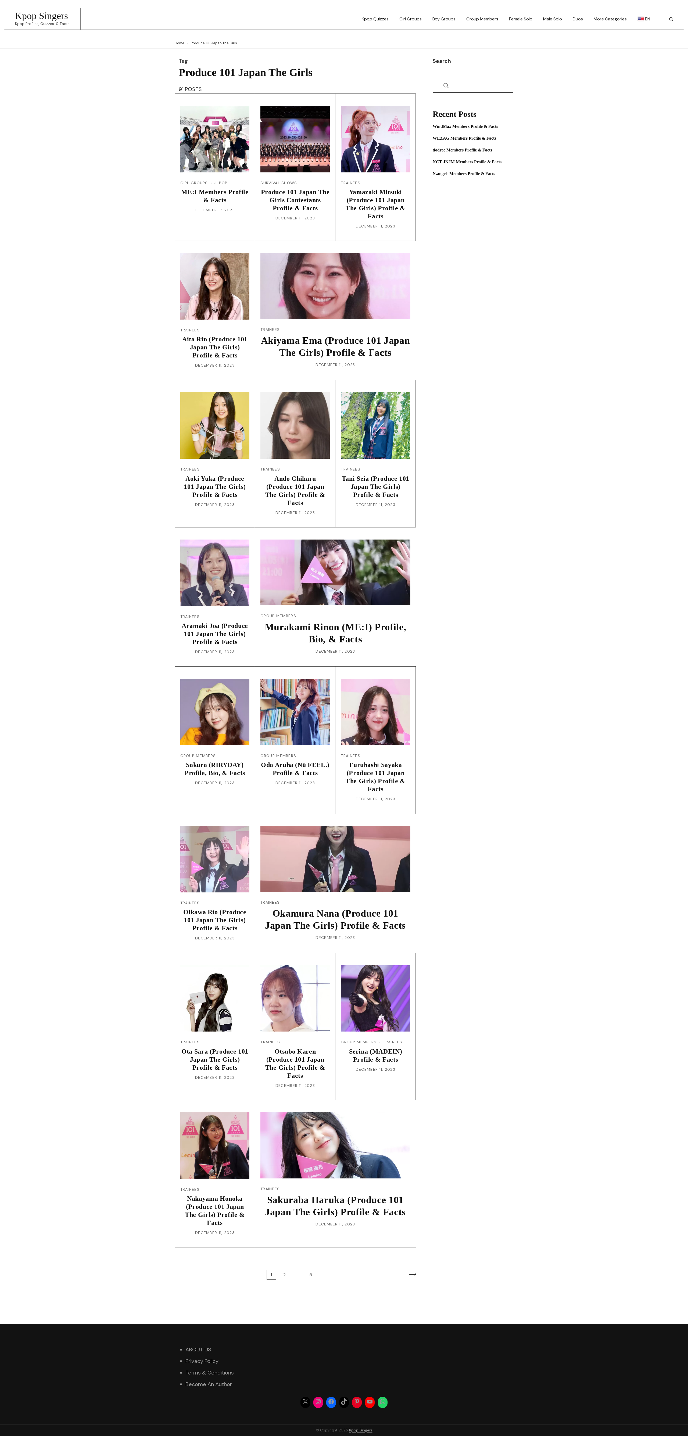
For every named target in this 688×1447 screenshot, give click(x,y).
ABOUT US (198, 1349)
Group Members (482, 19)
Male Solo (552, 19)
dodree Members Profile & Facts (462, 150)
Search (442, 60)
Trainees (350, 182)
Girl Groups (410, 19)
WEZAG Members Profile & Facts (464, 138)
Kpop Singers (41, 15)
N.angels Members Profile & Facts (464, 173)
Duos (578, 19)
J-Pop (221, 182)
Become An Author (208, 1384)
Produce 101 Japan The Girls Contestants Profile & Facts (295, 200)
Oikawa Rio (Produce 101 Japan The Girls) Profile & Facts (214, 920)
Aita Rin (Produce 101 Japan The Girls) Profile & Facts (215, 347)
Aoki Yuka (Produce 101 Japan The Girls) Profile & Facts (215, 486)
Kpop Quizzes (375, 19)
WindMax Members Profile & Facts (465, 126)
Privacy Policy (201, 1361)
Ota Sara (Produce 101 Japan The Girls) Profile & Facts (214, 1059)
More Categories (610, 19)
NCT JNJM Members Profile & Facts (467, 162)
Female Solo (520, 19)
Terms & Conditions (209, 1372)
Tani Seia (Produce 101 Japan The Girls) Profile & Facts (375, 486)
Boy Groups (444, 19)
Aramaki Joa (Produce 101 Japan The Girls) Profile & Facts (215, 633)
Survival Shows (278, 182)
